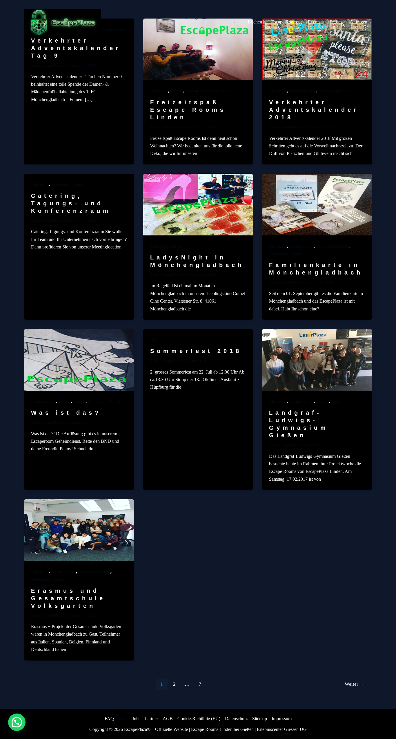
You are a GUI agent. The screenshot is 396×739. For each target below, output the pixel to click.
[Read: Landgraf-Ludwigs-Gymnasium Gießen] (317, 359)
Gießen (176, 91)
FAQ (109, 718)
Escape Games (301, 246)
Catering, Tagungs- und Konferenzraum (71, 203)
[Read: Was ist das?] (79, 359)
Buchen (255, 21)
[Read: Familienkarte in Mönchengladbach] (317, 204)
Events (314, 21)
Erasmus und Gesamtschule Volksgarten (68, 598)
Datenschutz (236, 718)
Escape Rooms (285, 21)
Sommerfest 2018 (196, 351)
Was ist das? (66, 412)
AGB (168, 718)
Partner (151, 718)
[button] (17, 722)
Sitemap (259, 718)
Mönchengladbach (335, 91)
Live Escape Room (216, 91)
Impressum (282, 718)
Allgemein (159, 91)
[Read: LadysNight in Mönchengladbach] (198, 204)
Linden (191, 91)
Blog (123, 718)
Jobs (136, 718)
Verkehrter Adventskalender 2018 (314, 109)
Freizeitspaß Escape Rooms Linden (188, 109)
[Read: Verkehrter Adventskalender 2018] (317, 48)
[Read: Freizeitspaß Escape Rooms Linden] (198, 48)
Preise (335, 21)
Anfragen (358, 21)
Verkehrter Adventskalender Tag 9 (76, 48)
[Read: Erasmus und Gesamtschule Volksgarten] (79, 529)
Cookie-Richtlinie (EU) (198, 718)
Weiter (354, 684)
